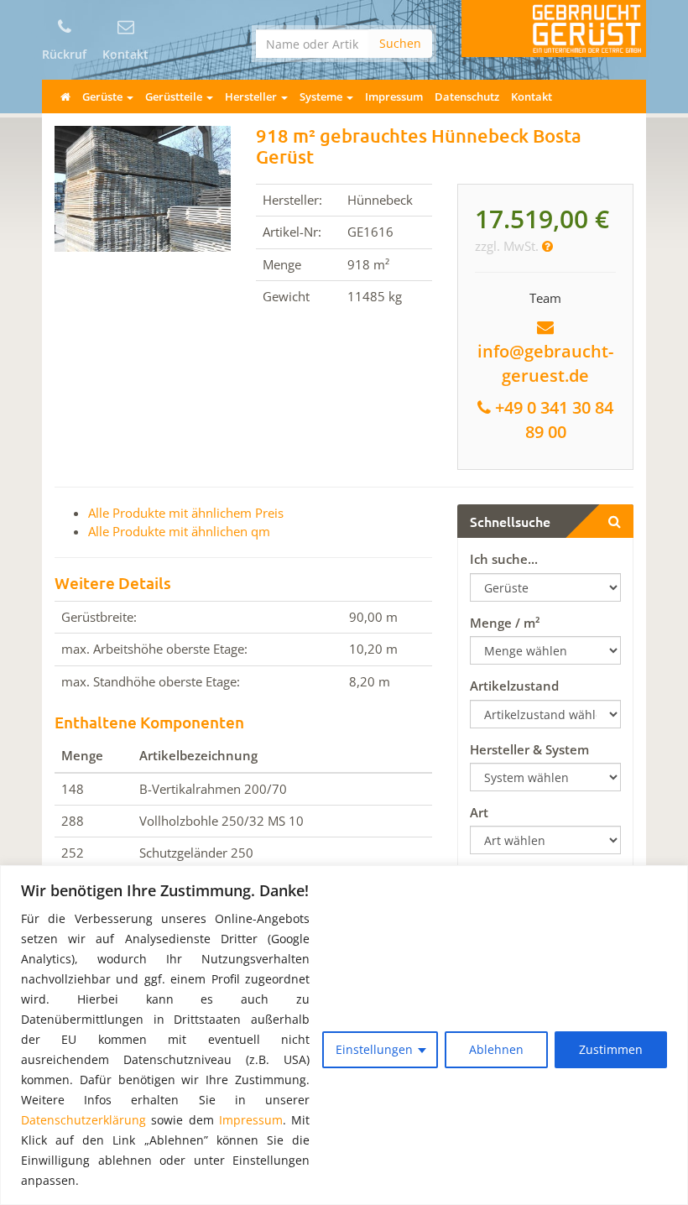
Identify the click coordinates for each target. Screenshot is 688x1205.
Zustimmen (611, 1049)
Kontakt (531, 96)
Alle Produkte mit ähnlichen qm (179, 531)
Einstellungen (374, 1049)
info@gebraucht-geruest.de (545, 363)
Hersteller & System (529, 749)
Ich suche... (504, 558)
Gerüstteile (175, 96)
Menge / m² (504, 622)
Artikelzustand (514, 685)
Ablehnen (496, 1049)
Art (479, 812)
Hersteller (252, 96)
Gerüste (103, 96)
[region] (344, 1035)
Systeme (322, 96)
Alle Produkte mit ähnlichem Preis (186, 512)
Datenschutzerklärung (83, 1120)
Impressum (251, 1120)
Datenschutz (467, 96)
